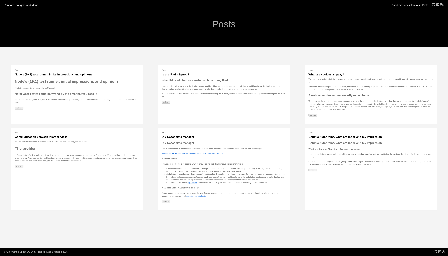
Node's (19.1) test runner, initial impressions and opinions (53, 74)
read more (19, 108)
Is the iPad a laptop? (175, 74)
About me (397, 5)
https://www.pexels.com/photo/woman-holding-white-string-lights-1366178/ (192, 153)
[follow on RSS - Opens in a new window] (442, 5)
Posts (425, 5)
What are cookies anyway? (326, 74)
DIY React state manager (178, 136)
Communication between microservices (41, 136)
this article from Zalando (196, 196)
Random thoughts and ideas (21, 5)
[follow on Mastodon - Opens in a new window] (438, 5)
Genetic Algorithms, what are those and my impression (345, 136)
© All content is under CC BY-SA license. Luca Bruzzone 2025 (36, 252)
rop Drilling (192, 183)
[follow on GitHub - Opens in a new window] (433, 5)
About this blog (412, 5)
